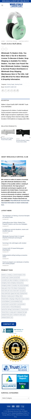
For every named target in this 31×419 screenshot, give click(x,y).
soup (23, 298)
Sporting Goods (11, 41)
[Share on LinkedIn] (17, 90)
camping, (9, 274)
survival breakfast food (16, 301)
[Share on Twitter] (8, 90)
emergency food (5, 282)
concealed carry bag (6, 280)
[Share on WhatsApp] (2, 90)
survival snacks (5, 306)
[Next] (30, 141)
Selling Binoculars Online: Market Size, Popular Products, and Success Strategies (14, 223)
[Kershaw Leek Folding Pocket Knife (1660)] (8, 132)
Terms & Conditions (17, 413)
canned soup (5, 277)
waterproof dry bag (22, 312)
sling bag (12, 298)
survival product (21, 304)
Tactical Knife (24, 309)
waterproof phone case (7, 317)
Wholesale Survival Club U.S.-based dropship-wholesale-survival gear (13, 237)
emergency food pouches (17, 282)
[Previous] (1, 141)
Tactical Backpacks (15, 306)
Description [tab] (5, 100)
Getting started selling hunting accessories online (14, 256)
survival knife (12, 304)
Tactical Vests (5, 312)
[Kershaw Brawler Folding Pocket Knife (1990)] (23, 133)
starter (27, 298)
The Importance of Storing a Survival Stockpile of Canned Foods (16, 216)
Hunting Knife (23, 293)
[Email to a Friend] (11, 90)
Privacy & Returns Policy (13, 409)
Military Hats (19, 296)
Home (3, 41)
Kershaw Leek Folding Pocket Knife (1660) (7, 139)
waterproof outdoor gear (19, 314)
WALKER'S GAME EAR (10, 87)
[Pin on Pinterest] (14, 90)
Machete (4, 296)
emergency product (6, 285)
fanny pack (4, 288)
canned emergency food (19, 274)
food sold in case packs (19, 290)
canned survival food (14, 277)
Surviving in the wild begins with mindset (14, 243)
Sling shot (17, 298)
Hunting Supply (24, 41)
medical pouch (10, 296)
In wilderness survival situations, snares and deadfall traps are (15, 230)
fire (9, 288)
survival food (5, 304)
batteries (4, 274)
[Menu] (2, 5)
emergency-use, (24, 280)
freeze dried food (6, 293)
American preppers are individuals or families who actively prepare (15, 262)
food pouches (22, 288)
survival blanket (5, 301)
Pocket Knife (5, 298)
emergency (15, 280)
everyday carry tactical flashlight (20, 285)
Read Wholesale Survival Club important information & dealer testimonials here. (15, 202)
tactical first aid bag (6, 309)
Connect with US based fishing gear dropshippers (13, 249)
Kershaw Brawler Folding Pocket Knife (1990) (22, 141)
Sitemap (22, 409)
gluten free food (15, 293)
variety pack (13, 312)
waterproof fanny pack (7, 314)
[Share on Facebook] (5, 90)
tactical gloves (16, 309)
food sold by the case (7, 290)
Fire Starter (14, 288)
